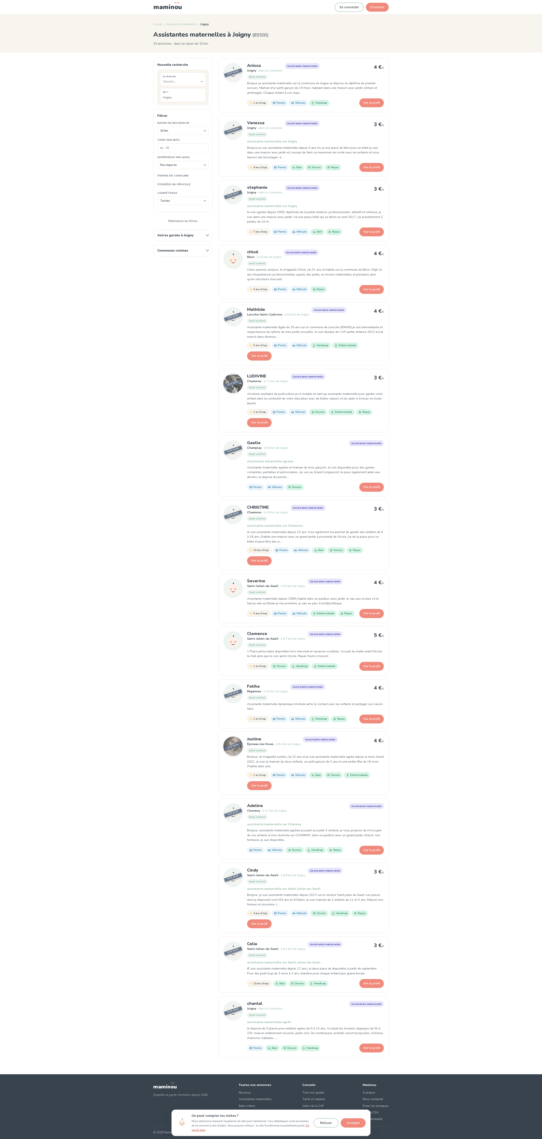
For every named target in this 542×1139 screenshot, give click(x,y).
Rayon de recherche (173, 123)
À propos (369, 1093)
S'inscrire (377, 7)
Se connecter (349, 7)
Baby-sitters (247, 1106)
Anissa (254, 65)
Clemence (257, 633)
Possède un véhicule (174, 184)
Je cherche (169, 76)
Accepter (353, 1123)
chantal (254, 1003)
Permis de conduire (173, 175)
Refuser (326, 1123)
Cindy (252, 870)
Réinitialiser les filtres (183, 221)
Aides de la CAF (313, 1106)
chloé (252, 252)
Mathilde (256, 309)
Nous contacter (373, 1099)
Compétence (167, 193)
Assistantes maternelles (181, 24)
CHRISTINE (258, 507)
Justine (254, 739)
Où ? (165, 92)
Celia (252, 944)
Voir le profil (371, 103)
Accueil (157, 24)
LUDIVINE (256, 376)
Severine (256, 581)
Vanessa (255, 123)
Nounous (245, 1093)
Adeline (255, 805)
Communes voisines (172, 250)
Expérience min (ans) (173, 157)
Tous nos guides (313, 1093)
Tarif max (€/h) (168, 140)
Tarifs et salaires (313, 1099)
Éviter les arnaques (376, 1106)
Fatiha (253, 686)
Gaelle (254, 443)
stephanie (257, 187)
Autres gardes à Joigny (175, 235)
